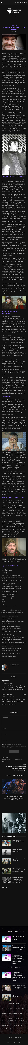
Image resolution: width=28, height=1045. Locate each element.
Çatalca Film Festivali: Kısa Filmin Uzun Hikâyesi (18, 938)
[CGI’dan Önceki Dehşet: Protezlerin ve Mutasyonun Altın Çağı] (14, 786)
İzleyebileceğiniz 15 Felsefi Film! (17, 850)
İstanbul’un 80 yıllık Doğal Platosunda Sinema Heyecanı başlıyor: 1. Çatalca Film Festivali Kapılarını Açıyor (18, 959)
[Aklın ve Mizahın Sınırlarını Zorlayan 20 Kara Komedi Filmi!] (6, 871)
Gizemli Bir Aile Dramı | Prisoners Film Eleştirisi (13, 1008)
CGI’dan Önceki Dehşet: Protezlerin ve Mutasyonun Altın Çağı (14, 798)
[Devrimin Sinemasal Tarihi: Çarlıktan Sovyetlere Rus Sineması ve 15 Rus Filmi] (6, 880)
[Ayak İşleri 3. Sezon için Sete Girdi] (6, 861)
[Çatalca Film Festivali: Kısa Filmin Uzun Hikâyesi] (6, 939)
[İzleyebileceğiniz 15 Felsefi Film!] (6, 852)
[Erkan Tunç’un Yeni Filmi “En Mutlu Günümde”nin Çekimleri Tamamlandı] (6, 988)
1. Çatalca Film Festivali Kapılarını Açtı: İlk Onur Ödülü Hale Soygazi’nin (18, 947)
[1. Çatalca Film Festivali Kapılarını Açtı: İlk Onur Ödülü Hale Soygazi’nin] (6, 948)
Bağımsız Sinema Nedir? (8, 1028)
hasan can (18, 1028)
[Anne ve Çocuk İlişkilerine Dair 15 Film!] (6, 843)
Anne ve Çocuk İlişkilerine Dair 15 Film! (18, 841)
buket (21, 1025)
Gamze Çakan (14, 665)
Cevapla (24, 681)
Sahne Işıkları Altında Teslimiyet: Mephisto (12, 1013)
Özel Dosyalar (14, 25)
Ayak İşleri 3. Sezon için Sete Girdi (18, 859)
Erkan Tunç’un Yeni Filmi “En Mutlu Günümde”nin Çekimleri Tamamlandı (19, 987)
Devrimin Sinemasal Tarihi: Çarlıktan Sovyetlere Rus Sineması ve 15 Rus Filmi (19, 880)
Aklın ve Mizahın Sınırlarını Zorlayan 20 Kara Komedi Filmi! (18, 870)
